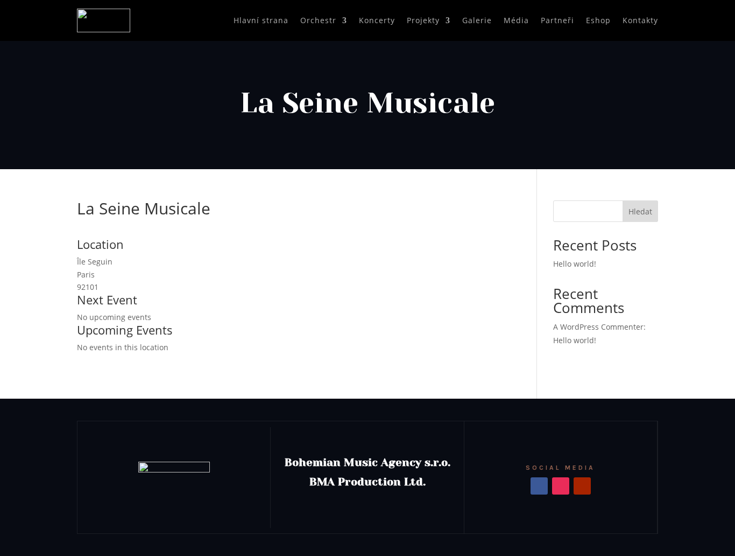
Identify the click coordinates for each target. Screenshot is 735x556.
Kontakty (640, 20)
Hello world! (574, 264)
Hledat (640, 211)
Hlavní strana (261, 20)
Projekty (423, 20)
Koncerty (377, 20)
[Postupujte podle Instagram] (560, 486)
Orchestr (318, 20)
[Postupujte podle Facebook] (539, 486)
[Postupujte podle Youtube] (582, 486)
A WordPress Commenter (598, 327)
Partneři (557, 20)
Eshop (598, 20)
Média (516, 20)
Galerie (477, 20)
